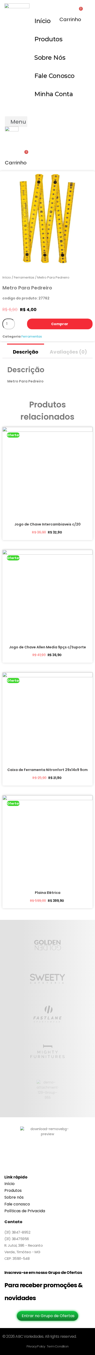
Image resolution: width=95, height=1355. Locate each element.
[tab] (25, 351)
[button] (16, 121)
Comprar (59, 324)
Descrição (25, 351)
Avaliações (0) (68, 351)
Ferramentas (24, 277)
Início (6, 277)
